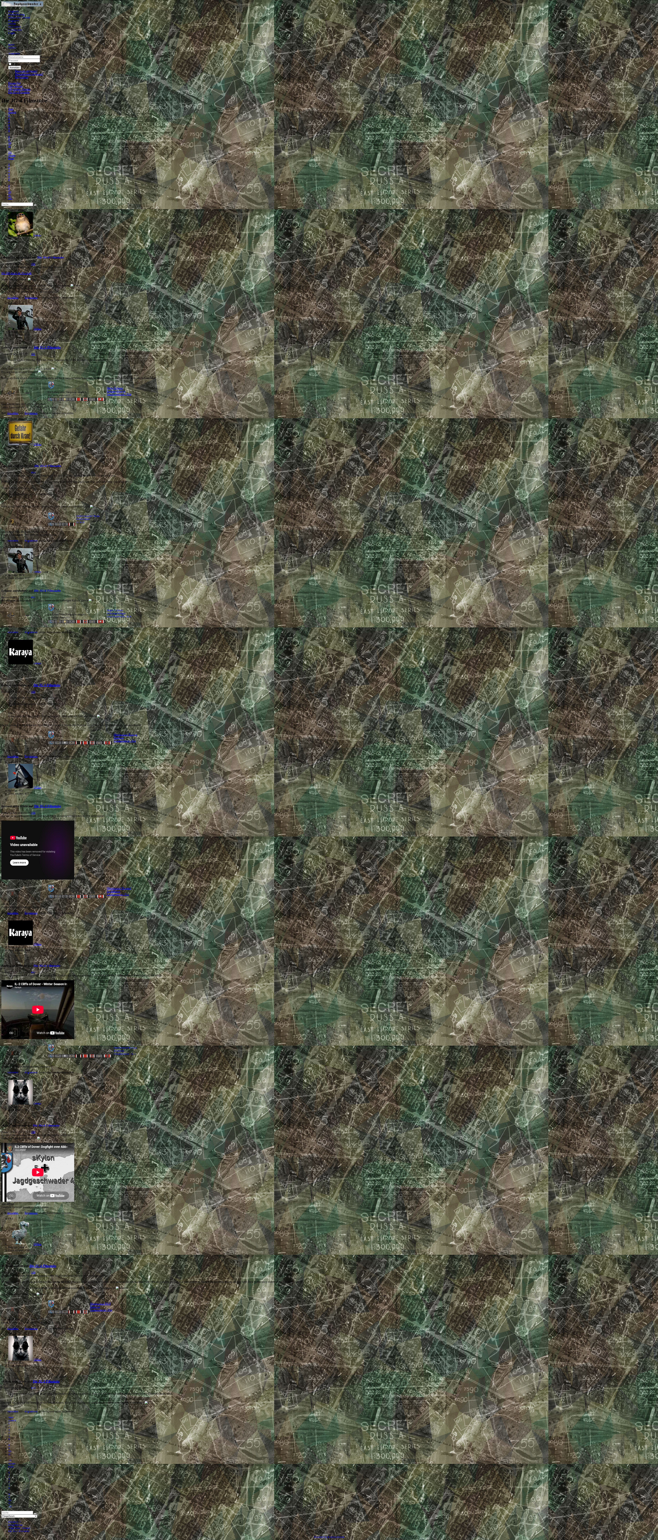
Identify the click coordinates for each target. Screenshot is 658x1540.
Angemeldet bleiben (23, 64)
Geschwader (15, 29)
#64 (33, 597)
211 (10, 152)
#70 (33, 1387)
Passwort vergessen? (26, 70)
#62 (33, 354)
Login (11, 33)
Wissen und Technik (19, 17)
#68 (33, 1131)
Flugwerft (13, 20)
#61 (33, 263)
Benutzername (48, 56)
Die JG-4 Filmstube (50, 257)
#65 (33, 691)
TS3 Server (14, 26)
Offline (37, 235)
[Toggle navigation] (2, 39)
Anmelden (15, 67)
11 (9, 146)
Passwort (45, 60)
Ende (11, 158)
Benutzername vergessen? (29, 74)
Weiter (11, 155)
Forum (11, 23)
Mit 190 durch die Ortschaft (16, 273)
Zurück (12, 112)
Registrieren (21, 77)
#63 (33, 472)
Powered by (320, 1537)
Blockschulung (16, 14)
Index (11, 44)
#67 (33, 972)
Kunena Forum (336, 1537)
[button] (14, 53)
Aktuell (12, 47)
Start (10, 108)
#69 (33, 1272)
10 (9, 142)
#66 (33, 812)
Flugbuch (13, 11)
